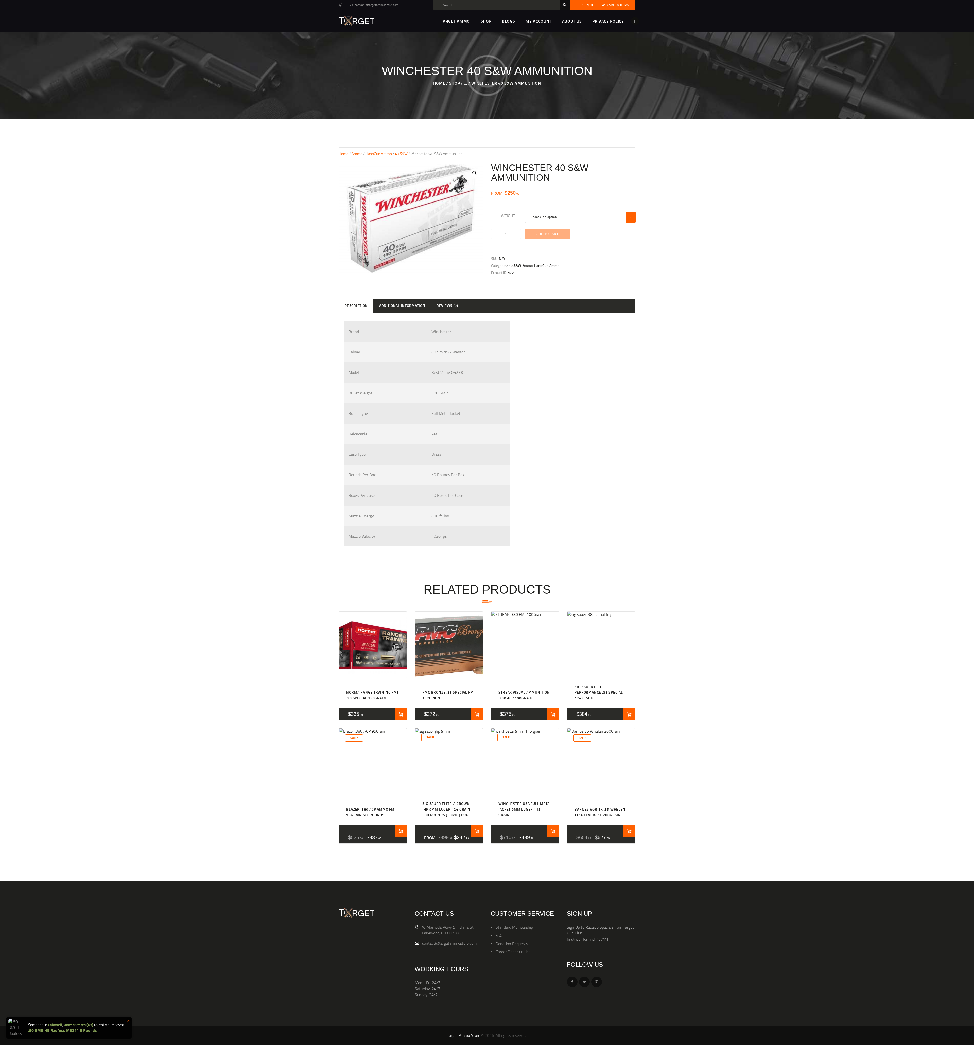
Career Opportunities (513, 952)
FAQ (499, 935)
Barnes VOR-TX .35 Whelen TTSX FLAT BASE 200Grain (600, 812)
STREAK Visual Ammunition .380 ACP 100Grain (524, 695)
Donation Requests (512, 943)
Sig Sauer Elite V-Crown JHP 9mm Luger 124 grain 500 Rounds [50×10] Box (446, 809)
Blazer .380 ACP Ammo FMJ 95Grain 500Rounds (370, 812)
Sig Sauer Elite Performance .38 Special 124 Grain (599, 692)
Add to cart (547, 233)
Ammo (357, 153)
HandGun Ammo (379, 153)
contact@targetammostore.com (449, 943)
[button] (474, 173)
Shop (454, 83)
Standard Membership (514, 927)
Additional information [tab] (402, 305)
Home (439, 83)
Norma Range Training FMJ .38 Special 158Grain (372, 695)
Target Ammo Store (463, 1035)
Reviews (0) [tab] (447, 305)
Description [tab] (356, 305)
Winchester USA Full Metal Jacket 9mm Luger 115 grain (524, 809)
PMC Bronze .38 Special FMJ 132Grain (448, 695)
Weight (508, 215)
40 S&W (401, 153)
